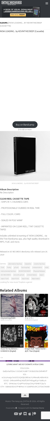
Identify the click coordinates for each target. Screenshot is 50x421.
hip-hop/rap (25, 267)
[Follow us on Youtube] (16, 414)
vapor (42, 275)
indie (46, 267)
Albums (4, 23)
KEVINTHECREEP (25, 271)
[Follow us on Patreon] (34, 414)
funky (9, 267)
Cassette (28, 264)
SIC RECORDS (6, 275)
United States (32, 275)
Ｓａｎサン (31, 319)
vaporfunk (15, 278)
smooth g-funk (19, 275)
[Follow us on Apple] (29, 414)
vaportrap (25, 278)
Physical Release (39, 271)
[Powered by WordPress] (16, 408)
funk (2, 267)
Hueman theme (38, 408)
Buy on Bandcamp (25, 124)
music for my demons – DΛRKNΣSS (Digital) (10, 350)
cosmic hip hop (39, 264)
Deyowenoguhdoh (8, 319)
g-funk (16, 267)
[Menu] (47, 3)
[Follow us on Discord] (25, 414)
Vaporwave (36, 278)
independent (37, 267)
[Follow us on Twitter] (20, 414)
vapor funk (5, 278)
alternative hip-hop (15, 264)
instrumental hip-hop (8, 271)
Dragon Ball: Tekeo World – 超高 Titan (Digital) (36, 350)
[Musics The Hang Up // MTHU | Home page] (15, 3)
